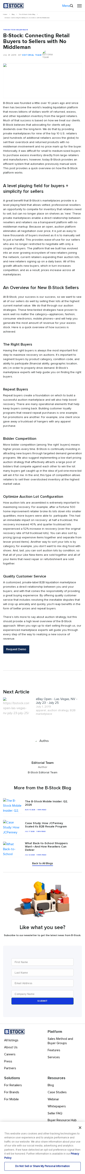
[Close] (80, 1127)
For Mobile (11, 1099)
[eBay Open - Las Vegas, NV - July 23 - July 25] (16, 706)
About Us (11, 1047)
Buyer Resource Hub (62, 1120)
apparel (41, 710)
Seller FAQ (55, 1113)
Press (8, 1061)
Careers (9, 1054)
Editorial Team (31, 55)
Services (54, 1057)
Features (54, 1050)
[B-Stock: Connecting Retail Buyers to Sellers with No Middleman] (42, 80)
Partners (10, 1068)
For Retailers (13, 1085)
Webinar (53, 1099)
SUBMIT (42, 1001)
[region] (42, 1148)
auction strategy (57, 710)
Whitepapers (57, 1106)
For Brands (11, 1092)
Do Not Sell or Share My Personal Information (42, 1166)
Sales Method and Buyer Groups (60, 1041)
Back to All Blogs (42, 863)
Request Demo (16, 649)
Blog (51, 1085)
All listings (11, 1040)
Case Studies (57, 1092)
